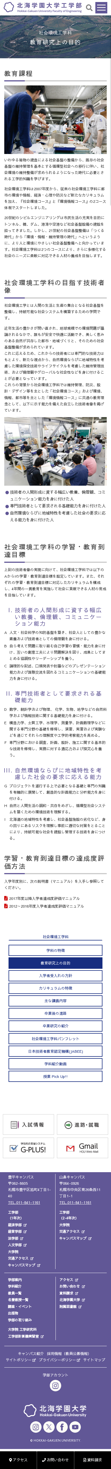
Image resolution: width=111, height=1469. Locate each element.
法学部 (13, 1238)
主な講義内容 (55, 1000)
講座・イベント (20, 1306)
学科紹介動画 (55, 1063)
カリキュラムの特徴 (55, 988)
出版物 (13, 1313)
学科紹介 (15, 1286)
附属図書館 (68, 1306)
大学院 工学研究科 (22, 1329)
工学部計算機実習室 (23, 1336)
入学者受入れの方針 (55, 975)
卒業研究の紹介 (56, 1025)
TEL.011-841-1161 (24, 1202)
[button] (89, 7)
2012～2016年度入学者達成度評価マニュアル (46, 906)
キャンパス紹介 (31, 1353)
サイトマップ (94, 1359)
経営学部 (15, 1231)
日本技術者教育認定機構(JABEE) (55, 1051)
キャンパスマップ (21, 1265)
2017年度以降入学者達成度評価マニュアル (44, 898)
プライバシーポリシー (57, 1359)
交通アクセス (18, 1258)
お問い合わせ (69, 1286)
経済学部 (15, 1224)
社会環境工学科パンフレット (56, 1038)
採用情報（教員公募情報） (69, 1353)
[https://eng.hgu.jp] (43, 7)
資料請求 (66, 1293)
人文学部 (15, 1244)
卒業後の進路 (55, 1013)
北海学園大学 (69, 1299)
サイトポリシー (19, 1359)
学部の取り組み (20, 1320)
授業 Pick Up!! (55, 1076)
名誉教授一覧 (18, 1299)
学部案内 (15, 1279)
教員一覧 (15, 1293)
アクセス (66, 1279)
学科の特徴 (55, 950)
